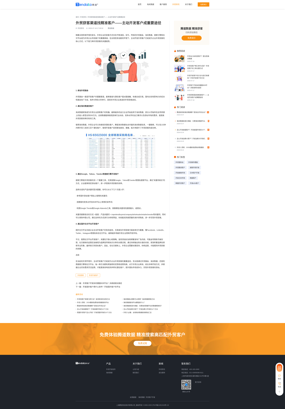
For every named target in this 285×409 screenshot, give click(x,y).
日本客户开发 (194, 173)
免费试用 (142, 343)
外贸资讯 (175, 4)
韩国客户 (193, 178)
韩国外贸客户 (180, 183)
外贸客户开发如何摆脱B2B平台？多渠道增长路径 (102, 283)
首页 (139, 4)
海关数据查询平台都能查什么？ (134, 302)
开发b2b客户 (194, 183)
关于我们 (188, 4)
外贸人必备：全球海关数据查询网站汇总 (137, 312)
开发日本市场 (180, 178)
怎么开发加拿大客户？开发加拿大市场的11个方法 (140, 309)
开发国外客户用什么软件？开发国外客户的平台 (101, 287)
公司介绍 (136, 369)
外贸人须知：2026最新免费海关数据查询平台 (93, 302)
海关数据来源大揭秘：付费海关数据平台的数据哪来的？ (142, 306)
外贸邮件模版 (193, 162)
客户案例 (163, 4)
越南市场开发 (194, 167)
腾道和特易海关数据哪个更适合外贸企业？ (92, 306)
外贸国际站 (179, 162)
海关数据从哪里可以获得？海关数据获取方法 (139, 299)
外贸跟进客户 (180, 167)
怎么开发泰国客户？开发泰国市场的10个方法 (92, 309)
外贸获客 (80, 275)
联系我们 (136, 373)
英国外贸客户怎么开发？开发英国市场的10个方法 (94, 312)
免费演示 (203, 4)
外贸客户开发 (150, 397)
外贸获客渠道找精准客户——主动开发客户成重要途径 (106, 17)
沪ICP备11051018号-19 (160, 405)
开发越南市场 (180, 173)
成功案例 (162, 373)
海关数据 (150, 4)
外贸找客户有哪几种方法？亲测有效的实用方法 (93, 299)
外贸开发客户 (93, 275)
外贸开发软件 (111, 369)
